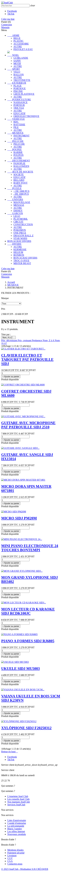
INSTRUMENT (21, 135)
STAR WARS (20, 238)
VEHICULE (16, 119)
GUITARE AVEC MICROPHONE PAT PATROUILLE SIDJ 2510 (28, 425)
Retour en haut (9, 751)
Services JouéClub (16, 804)
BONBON (18, 255)
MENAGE (18, 205)
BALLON (18, 74)
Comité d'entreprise (16, 823)
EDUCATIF (19, 113)
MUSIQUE (15, 133)
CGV (10, 858)
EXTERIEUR (16, 83)
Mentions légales (15, 850)
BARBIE (18, 152)
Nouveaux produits (16, 834)
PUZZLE (14, 188)
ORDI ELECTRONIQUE (26, 116)
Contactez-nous (14, 864)
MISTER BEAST (22, 263)
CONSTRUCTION (23, 224)
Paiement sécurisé (15, 852)
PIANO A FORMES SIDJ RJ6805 (27, 641)
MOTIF (17, 63)
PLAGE (17, 85)
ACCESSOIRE (21, 43)
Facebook (12, 11)
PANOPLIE (19, 163)
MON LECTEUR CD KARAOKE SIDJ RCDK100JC (28, 611)
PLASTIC (18, 41)
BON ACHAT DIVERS (19, 241)
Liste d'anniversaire (16, 820)
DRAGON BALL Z (23, 235)
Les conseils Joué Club (18, 799)
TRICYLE (18, 108)
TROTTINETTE (21, 80)
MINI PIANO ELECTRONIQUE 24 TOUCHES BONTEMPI (29, 548)
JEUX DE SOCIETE (20, 171)
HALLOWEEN (21, 166)
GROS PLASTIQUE (23, 94)
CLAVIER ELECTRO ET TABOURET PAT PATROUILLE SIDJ (27, 359)
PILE (16, 127)
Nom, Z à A (49, 340)
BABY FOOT (20, 183)
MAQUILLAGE (21, 202)
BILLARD (18, 180)
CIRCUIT (18, 221)
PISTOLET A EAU (23, 49)
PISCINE (18, 91)
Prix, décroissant (9, 340)
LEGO (16, 216)
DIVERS (14, 244)
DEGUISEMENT (18, 160)
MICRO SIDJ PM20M (19, 518)
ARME (13, 35)
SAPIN (17, 60)
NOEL (13, 55)
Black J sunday (14, 828)
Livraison (12, 855)
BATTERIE (19, 124)
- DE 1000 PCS (21, 194)
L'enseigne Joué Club (17, 796)
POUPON (18, 155)
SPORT (13, 69)
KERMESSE (19, 249)
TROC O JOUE (21, 260)
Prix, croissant (25, 340)
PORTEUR (19, 105)
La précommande (15, 826)
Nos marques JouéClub (18, 802)
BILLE (16, 38)
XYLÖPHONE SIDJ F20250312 (26, 728)
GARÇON (15, 213)
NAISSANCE (20, 102)
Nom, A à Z (8, 337)
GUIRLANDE (20, 58)
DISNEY (18, 210)
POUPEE (14, 149)
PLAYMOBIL (20, 219)
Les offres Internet (16, 831)
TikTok (10, 13)
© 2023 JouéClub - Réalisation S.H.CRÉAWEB (24, 869)
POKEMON (19, 230)
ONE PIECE (19, 232)
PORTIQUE (19, 88)
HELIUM (18, 252)
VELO (16, 71)
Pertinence (37, 340)
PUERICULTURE (19, 99)
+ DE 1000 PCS (21, 191)
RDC (16, 121)
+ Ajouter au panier (10, 376)
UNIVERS (15, 199)
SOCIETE (18, 174)
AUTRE (17, 46)
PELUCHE (15, 141)
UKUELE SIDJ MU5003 (20, 669)
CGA (10, 861)
